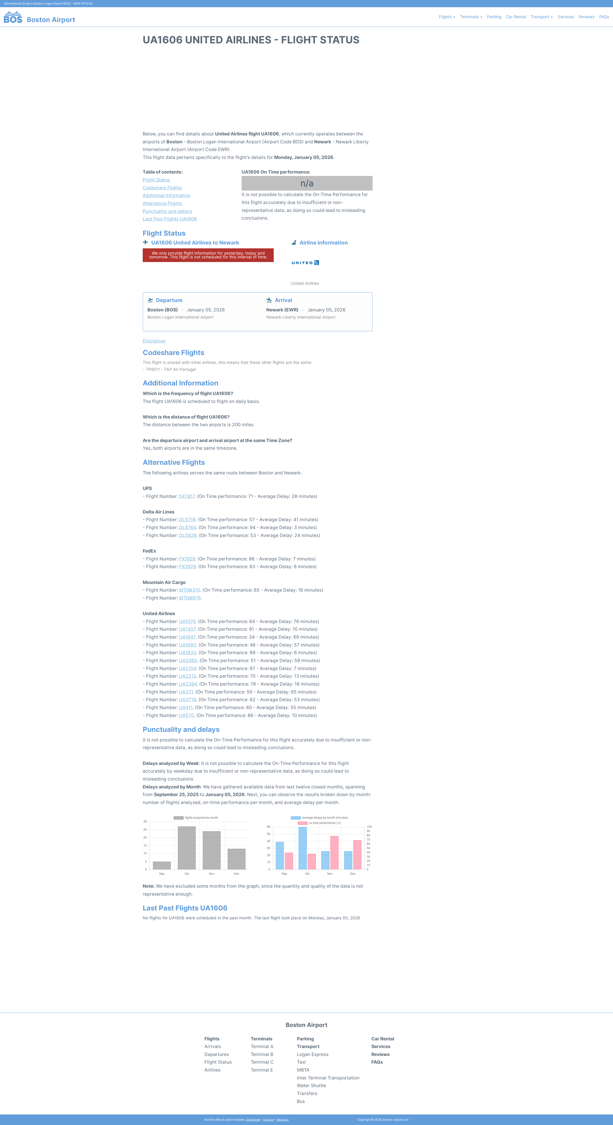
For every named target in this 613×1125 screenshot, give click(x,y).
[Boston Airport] (13, 17)
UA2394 (188, 684)
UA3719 (187, 699)
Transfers (307, 1093)
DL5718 (187, 519)
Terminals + (471, 16)
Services (566, 16)
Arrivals (212, 1046)
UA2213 (187, 676)
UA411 (186, 707)
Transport (308, 1046)
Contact (268, 1119)
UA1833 (187, 652)
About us (283, 1119)
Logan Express (313, 1054)
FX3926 (187, 566)
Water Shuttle (311, 1085)
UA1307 (187, 629)
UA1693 (187, 645)
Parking (494, 16)
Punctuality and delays (167, 211)
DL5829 (188, 535)
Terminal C (262, 1062)
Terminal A (262, 1046)
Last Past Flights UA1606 (170, 219)
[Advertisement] (306, 90)
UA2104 (187, 668)
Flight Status (156, 180)
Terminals (261, 1039)
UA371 (186, 692)
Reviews (587, 16)
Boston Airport (51, 19)
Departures (216, 1054)
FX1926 (187, 559)
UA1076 (187, 621)
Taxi (301, 1062)
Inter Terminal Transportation (328, 1078)
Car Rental (516, 16)
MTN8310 (189, 590)
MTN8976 (189, 598)
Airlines (212, 1070)
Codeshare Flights (162, 188)
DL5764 (187, 527)
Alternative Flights (162, 203)
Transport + (542, 16)
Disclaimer (253, 1119)
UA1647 (187, 637)
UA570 (186, 715)
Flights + (447, 16)
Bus (301, 1101)
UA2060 (188, 660)
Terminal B (262, 1054)
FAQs (604, 16)
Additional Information (167, 195)
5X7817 (187, 496)
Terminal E (262, 1070)
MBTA (303, 1070)
